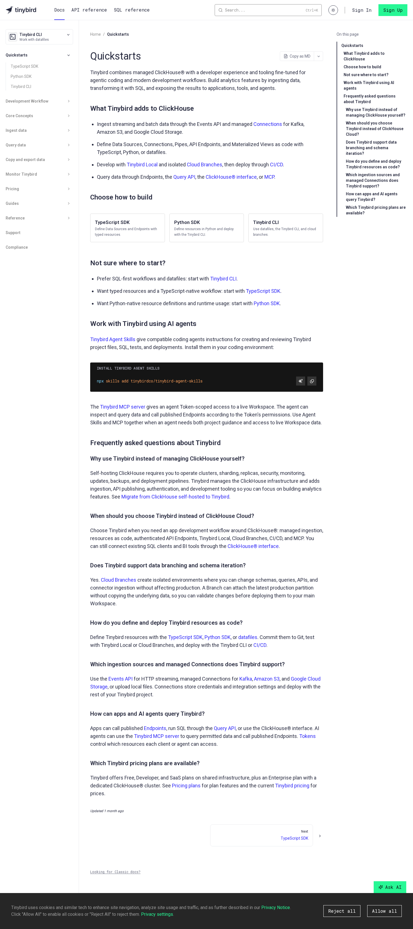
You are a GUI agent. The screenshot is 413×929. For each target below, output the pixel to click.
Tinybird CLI (21, 86)
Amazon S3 (267, 679)
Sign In (361, 10)
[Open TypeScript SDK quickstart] (127, 228)
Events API (120, 679)
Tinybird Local (142, 164)
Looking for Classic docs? (115, 871)
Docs (59, 10)
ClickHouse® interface (231, 177)
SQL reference (132, 10)
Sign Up (393, 10)
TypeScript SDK (24, 66)
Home (95, 34)
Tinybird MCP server (122, 407)
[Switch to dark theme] (333, 10)
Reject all (342, 911)
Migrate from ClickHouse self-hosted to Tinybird (175, 497)
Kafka (245, 679)
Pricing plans (186, 785)
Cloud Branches (204, 164)
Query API (184, 177)
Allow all (384, 911)
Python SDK (21, 76)
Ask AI (393, 887)
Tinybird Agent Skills (112, 339)
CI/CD (276, 164)
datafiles (247, 637)
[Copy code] (311, 381)
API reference (89, 10)
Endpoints (155, 728)
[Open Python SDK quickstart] (207, 228)
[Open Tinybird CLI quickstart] (286, 228)
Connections (267, 124)
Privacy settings (157, 914)
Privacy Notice (275, 907)
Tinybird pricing (292, 785)
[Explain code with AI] (300, 381)
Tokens (307, 736)
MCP (269, 177)
